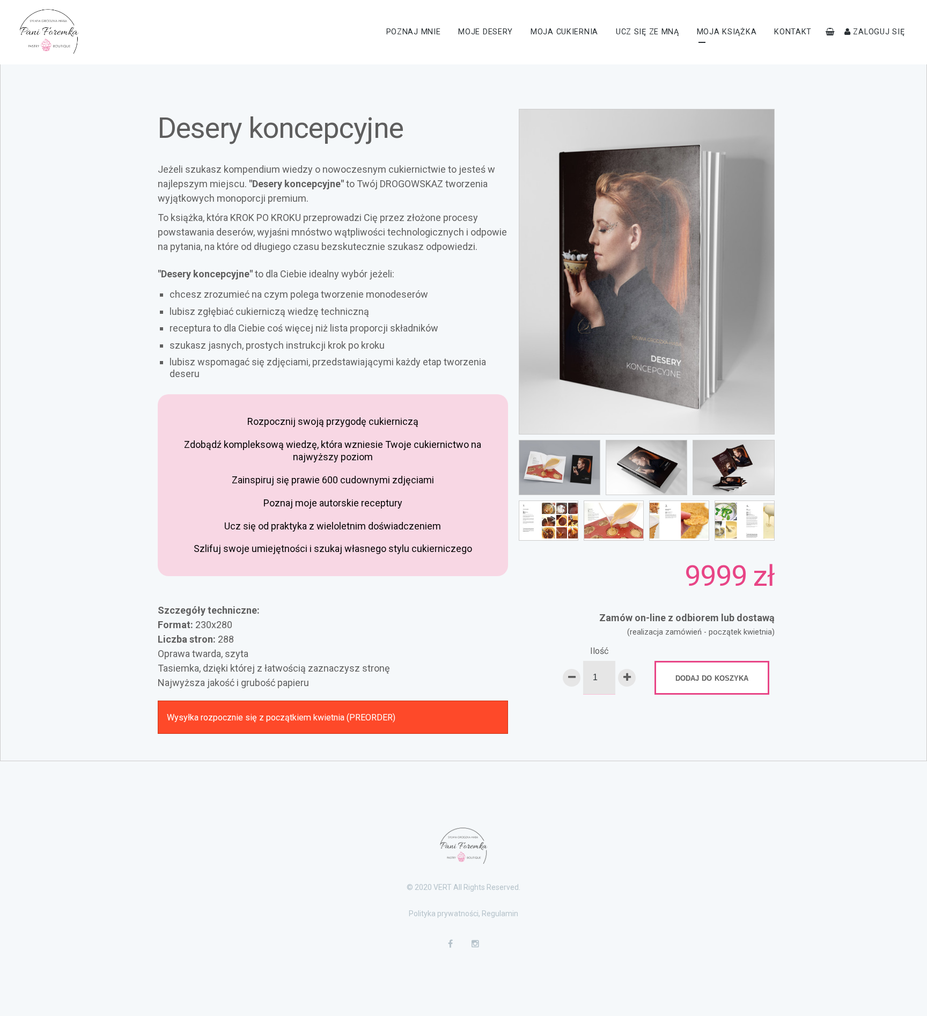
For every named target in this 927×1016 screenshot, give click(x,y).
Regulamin (500, 913)
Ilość (599, 651)
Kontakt (793, 31)
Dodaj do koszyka (711, 677)
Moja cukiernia (564, 31)
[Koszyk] (830, 31)
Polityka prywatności (444, 913)
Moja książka (727, 31)
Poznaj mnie (413, 31)
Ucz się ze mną (647, 31)
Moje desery (485, 31)
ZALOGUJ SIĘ (878, 31)
